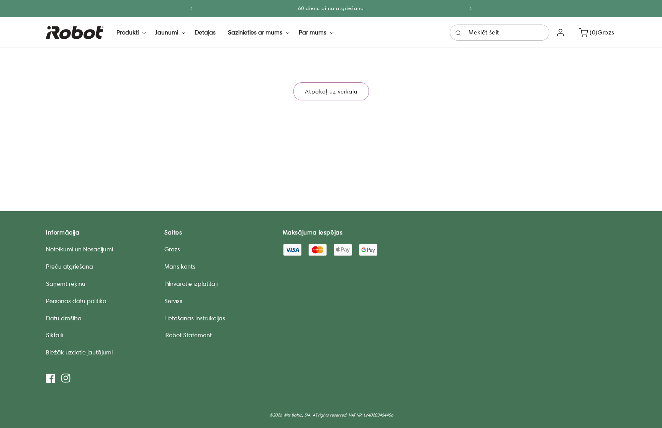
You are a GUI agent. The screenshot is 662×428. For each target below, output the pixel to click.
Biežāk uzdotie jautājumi (79, 352)
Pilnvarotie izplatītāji (191, 283)
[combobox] (499, 33)
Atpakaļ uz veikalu (331, 91)
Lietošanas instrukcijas (194, 318)
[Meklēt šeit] (458, 33)
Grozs (172, 249)
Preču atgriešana (69, 266)
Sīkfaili (54, 335)
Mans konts (179, 266)
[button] (129, 32)
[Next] (470, 8)
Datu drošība (64, 318)
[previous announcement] (192, 8)
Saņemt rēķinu (65, 283)
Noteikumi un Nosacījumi (79, 249)
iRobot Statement (188, 335)
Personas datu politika (76, 301)
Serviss (173, 301)
